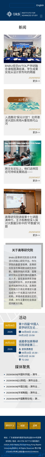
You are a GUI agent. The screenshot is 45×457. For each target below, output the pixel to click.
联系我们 (35, 441)
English (40, 5)
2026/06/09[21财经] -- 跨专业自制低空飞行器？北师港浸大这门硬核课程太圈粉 (23, 380)
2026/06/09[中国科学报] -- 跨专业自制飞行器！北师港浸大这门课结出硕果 (23, 374)
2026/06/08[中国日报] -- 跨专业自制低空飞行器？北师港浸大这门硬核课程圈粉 (23, 386)
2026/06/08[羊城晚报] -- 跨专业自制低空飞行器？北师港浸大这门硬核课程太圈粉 (23, 392)
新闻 (22, 27)
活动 (22, 318)
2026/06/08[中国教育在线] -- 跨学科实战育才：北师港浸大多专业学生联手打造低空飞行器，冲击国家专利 (23, 399)
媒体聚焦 (22, 367)
